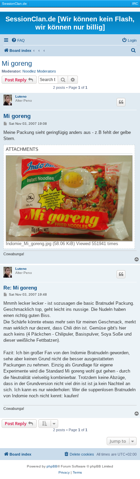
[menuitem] (18, 40)
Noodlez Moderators (39, 71)
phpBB (52, 466)
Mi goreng (17, 63)
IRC (135, 3)
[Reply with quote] (121, 102)
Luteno (21, 96)
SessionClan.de (14, 3)
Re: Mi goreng (20, 288)
